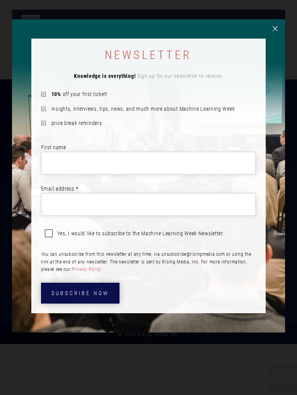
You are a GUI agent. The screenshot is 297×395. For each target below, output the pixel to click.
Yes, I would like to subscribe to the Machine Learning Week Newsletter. (140, 233)
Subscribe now (80, 293)
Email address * (60, 189)
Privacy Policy (86, 269)
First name (53, 147)
